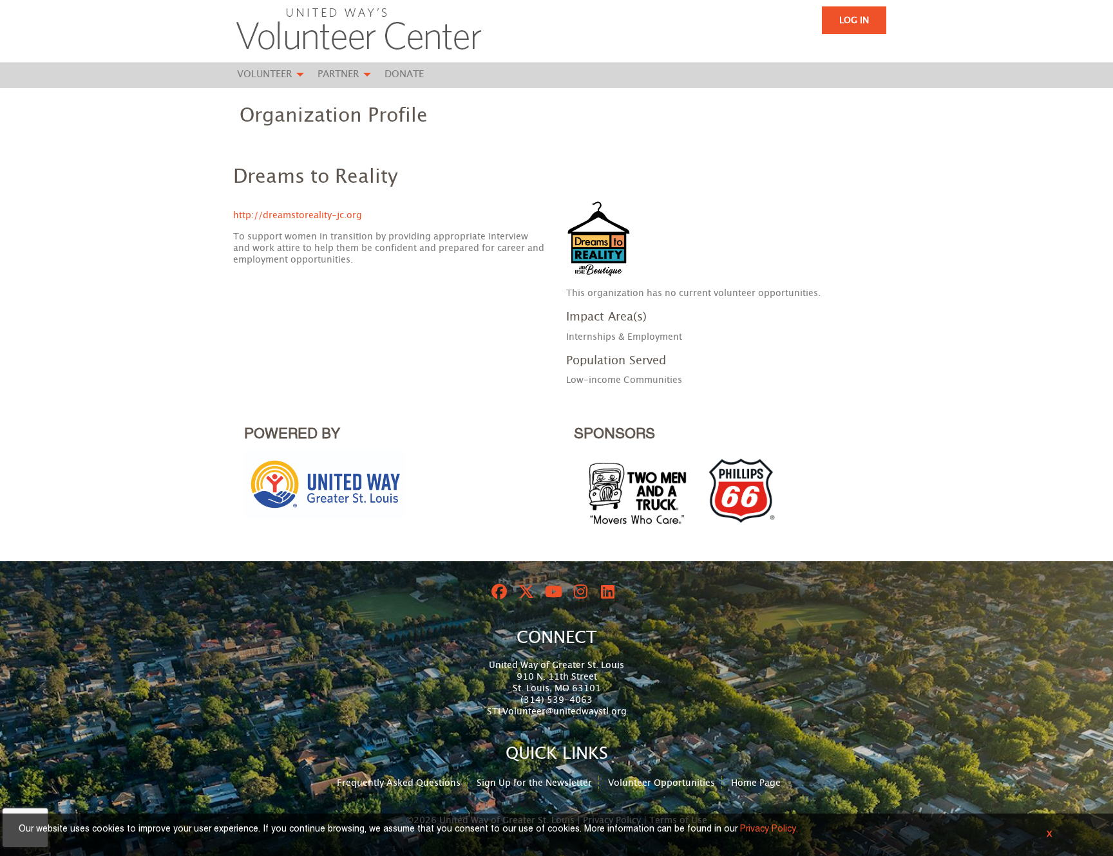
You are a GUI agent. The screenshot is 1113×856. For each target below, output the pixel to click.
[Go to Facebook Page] (497, 591)
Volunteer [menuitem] (264, 74)
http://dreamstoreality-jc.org (297, 215)
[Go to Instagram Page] (578, 591)
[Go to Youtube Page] (551, 591)
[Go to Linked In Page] (605, 591)
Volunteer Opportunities (661, 783)
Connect (556, 637)
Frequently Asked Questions (399, 783)
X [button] (1049, 835)
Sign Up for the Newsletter (534, 783)
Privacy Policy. (769, 829)
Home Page (756, 783)
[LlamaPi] (358, 30)
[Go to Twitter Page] (524, 591)
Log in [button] (854, 20)
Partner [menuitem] (338, 74)
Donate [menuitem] (404, 74)
